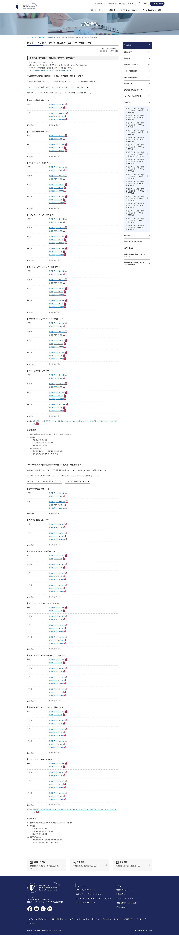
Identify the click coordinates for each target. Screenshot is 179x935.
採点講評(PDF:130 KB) (57, 539)
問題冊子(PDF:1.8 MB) (57, 332)
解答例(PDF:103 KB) (56, 396)
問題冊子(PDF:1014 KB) (57, 404)
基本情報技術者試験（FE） (36, 81)
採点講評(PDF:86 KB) (56, 295)
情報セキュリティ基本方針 (100, 919)
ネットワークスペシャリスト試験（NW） (71, 87)
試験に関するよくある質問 (133, 241)
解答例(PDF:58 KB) (55, 567)
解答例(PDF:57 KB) (55, 283)
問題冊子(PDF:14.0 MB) (57, 113)
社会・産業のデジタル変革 (126, 902)
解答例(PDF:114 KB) (56, 784)
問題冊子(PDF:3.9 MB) (57, 341)
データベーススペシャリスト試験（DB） (41, 476)
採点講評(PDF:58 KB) (56, 747)
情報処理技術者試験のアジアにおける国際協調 (135, 263)
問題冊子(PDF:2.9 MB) (57, 781)
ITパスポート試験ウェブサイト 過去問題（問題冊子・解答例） (51, 70)
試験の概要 (128, 52)
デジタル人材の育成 (123, 898)
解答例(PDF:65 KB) (55, 407)
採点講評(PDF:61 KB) (56, 203)
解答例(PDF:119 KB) (56, 692)
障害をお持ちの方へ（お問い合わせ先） (135, 255)
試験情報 (41, 37)
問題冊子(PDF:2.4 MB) (57, 555)
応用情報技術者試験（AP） (62, 81)
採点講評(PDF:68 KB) (56, 255)
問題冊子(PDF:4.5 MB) (57, 493)
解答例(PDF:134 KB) (56, 628)
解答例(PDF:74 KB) (55, 139)
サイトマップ (141, 919)
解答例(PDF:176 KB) (56, 536)
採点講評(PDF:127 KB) (57, 151)
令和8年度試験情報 (130, 71)
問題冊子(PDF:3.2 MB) (57, 573)
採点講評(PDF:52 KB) (56, 799)
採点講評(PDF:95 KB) (56, 787)
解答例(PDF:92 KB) (55, 732)
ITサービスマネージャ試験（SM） (76, 93)
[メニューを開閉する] (149, 52)
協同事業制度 (128, 919)
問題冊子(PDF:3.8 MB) (57, 185)
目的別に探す (158, 4)
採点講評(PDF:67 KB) (56, 359)
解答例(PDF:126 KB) (56, 292)
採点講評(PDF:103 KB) (57, 243)
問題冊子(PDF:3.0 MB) (57, 288)
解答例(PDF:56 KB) (55, 231)
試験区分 (127, 58)
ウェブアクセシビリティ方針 (77, 919)
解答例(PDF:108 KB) (56, 188)
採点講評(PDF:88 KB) (56, 695)
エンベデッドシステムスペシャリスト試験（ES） (78, 476)
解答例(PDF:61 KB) (55, 496)
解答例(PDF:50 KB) (55, 588)
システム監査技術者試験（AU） (75, 481)
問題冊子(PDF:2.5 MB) (57, 228)
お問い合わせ (113, 4)
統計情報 (127, 235)
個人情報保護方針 (58, 919)
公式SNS (133, 4)
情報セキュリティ (123, 889)
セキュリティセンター (84, 889)
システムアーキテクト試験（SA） (38, 87)
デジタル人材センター (84, 902)
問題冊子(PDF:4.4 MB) (57, 104)
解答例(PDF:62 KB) (55, 170)
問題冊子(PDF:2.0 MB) (57, 167)
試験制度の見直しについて (133, 90)
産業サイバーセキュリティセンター (89, 894)
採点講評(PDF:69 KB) (56, 591)
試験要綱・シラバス (131, 65)
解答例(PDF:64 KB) (55, 251)
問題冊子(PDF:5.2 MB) (57, 625)
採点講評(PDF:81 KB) (56, 411)
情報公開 (116, 919)
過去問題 (50, 37)
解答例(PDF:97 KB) (55, 355)
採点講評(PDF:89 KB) (56, 191)
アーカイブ (30, 923)
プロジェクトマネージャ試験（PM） (90, 470)
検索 (145, 4)
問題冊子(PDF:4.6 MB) (57, 300)
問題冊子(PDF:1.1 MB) (57, 585)
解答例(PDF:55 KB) (55, 179)
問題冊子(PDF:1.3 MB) (57, 196)
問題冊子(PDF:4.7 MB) (57, 136)
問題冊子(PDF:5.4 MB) (57, 352)
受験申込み (128, 83)
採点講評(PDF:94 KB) (56, 643)
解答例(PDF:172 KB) (56, 505)
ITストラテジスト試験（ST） (88, 81)
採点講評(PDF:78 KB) (56, 399)
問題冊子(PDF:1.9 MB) (57, 176)
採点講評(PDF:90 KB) (56, 307)
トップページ (31, 37)
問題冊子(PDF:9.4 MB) (57, 144)
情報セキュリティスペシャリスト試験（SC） (42, 93)
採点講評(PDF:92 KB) (56, 631)
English (122, 4)
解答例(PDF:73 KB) (55, 107)
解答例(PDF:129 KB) (56, 304)
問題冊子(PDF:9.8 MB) (57, 533)
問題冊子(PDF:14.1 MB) (57, 502)
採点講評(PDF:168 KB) (57, 119)
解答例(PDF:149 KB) (56, 148)
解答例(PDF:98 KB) (55, 576)
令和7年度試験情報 (130, 77)
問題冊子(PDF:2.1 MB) (57, 564)
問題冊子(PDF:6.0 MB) (57, 637)
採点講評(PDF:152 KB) (57, 508)
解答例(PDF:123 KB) (56, 240)
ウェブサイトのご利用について (37, 919)
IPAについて (101, 4)
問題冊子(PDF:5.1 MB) (57, 741)
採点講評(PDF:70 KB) (56, 735)
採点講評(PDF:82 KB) (56, 683)
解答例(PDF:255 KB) (56, 116)
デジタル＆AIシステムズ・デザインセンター (92, 898)
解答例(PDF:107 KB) (56, 344)
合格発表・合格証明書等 (132, 96)
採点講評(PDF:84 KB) (56, 347)
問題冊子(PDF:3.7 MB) (57, 392)
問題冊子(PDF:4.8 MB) (57, 524)
